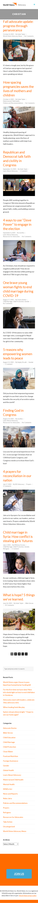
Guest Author (22, 300)
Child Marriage (7, 301)
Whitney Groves (19, 545)
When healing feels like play (14, 707)
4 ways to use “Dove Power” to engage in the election (17, 224)
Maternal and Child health (11, 101)
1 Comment (23, 171)
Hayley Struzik (22, 362)
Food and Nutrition (10, 756)
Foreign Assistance (10, 761)
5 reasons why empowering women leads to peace (17, 354)
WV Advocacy (19, 484)
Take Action (7, 822)
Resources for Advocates (11, 236)
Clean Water (8, 751)
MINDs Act (7, 789)
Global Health (8, 770)
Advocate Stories (10, 728)
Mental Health (9, 784)
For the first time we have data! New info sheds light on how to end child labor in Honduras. (19, 692)
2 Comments (7, 486)
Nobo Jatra (7, 798)
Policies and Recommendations (13, 103)
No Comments (29, 36)
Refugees (6, 549)
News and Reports (10, 794)
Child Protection (18, 301)
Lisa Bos (21, 233)
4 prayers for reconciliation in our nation (17, 476)
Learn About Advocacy (10, 171)
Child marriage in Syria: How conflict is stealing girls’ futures (18, 536)
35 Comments (9, 605)
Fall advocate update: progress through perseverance (18, 26)
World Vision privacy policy (27, 895)
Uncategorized (9, 826)
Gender (26, 301)
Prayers (28, 484)
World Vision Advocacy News (12, 36)
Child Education (9, 737)
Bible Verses (29, 603)
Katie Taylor (21, 34)
